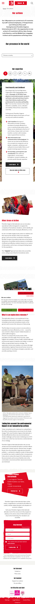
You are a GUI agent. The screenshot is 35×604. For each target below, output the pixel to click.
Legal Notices (16, 600)
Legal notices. (11, 543)
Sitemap (7, 600)
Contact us (17, 571)
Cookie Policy (26, 600)
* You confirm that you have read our (17, 542)
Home (4, 8)
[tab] (5, 73)
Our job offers (17, 583)
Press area (18, 574)
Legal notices (30, 296)
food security (20, 92)
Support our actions (17, 581)
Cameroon (5, 415)
